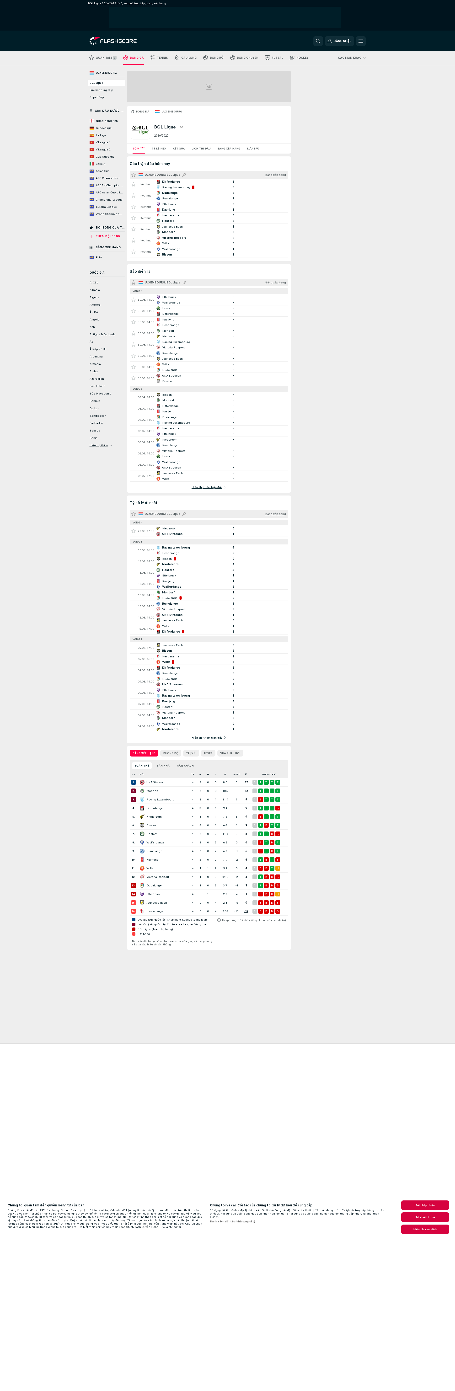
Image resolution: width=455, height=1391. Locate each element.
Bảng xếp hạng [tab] (144, 753)
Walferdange (155, 842)
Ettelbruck (153, 894)
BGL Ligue (96, 83)
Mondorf (152, 791)
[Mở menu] (361, 41)
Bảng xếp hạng (228, 148)
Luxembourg (171, 111)
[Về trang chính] (122, 41)
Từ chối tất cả (425, 1217)
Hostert (151, 834)
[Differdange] (142, 808)
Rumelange (154, 851)
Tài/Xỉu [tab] (191, 753)
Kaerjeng (152, 860)
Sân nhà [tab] (163, 765)
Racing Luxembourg (160, 799)
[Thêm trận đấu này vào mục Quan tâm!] (133, 184)
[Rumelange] (142, 851)
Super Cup (97, 97)
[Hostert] (142, 833)
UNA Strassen (155, 782)
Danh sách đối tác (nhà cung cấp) (232, 1221)
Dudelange (154, 885)
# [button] (132, 774)
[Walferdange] (142, 842)
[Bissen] (142, 825)
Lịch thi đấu (201, 148)
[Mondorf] (142, 791)
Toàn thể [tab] (141, 765)
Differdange (154, 808)
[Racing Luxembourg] (142, 799)
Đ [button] (246, 774)
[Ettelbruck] (142, 894)
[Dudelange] (142, 885)
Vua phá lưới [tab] (230, 753)
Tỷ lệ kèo (159, 148)
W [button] (200, 774)
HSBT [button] (236, 774)
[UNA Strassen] (142, 782)
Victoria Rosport (157, 877)
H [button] (208, 774)
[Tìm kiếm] (318, 41)
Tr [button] (192, 774)
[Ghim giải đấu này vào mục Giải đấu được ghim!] (181, 127)
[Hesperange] (142, 911)
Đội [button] (142, 774)
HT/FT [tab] (208, 753)
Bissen (151, 825)
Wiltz (149, 868)
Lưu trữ (253, 148)
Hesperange (154, 911)
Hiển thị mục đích (425, 1229)
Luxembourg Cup (101, 90)
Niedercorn (154, 817)
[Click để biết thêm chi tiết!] (209, 184)
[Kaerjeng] (142, 859)
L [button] (215, 774)
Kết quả (179, 148)
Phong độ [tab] (170, 753)
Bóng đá (143, 111)
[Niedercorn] (142, 816)
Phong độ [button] (269, 774)
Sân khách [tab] (185, 765)
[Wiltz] (142, 868)
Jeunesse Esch (156, 903)
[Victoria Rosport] (142, 876)
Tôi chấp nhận (425, 1205)
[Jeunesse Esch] (142, 902)
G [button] (225, 774)
